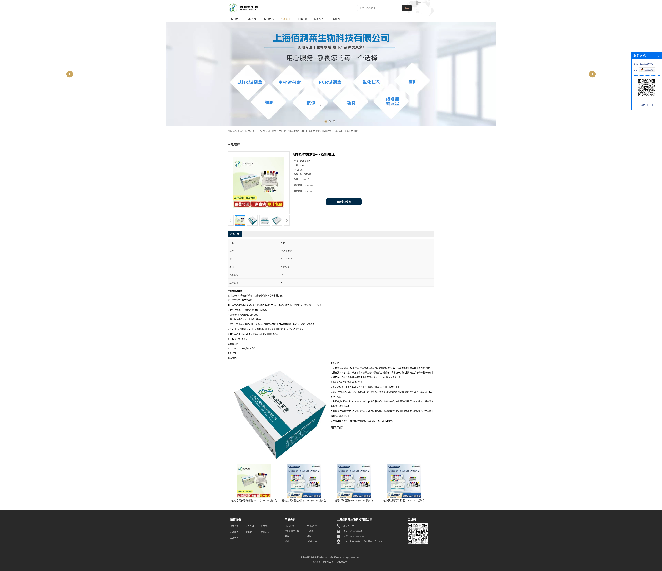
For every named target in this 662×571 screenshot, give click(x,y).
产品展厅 (285, 19)
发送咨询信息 (344, 201)
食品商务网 (342, 562)
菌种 (287, 536)
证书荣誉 (302, 19)
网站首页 (250, 131)
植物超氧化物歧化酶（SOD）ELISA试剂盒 (254, 500)
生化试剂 (311, 531)
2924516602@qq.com (359, 536)
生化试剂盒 (312, 526)
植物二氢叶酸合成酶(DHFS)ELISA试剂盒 (304, 500)
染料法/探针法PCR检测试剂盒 (304, 131)
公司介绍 (252, 19)
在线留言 (335, 19)
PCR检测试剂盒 (277, 131)
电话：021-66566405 (352, 531)
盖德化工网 (328, 562)
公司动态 (269, 19)
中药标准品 (312, 541)
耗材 (287, 541)
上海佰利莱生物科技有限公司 (313, 557)
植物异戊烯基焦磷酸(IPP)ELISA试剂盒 (404, 500)
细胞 (309, 536)
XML (357, 557)
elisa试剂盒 (289, 526)
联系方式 (318, 19)
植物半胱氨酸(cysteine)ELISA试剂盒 (354, 500)
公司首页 (236, 19)
